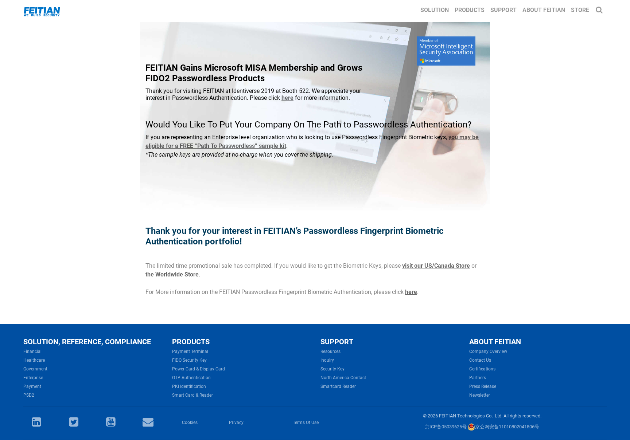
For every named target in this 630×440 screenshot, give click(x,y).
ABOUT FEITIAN (495, 341)
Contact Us (480, 360)
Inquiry (327, 360)
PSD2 (28, 395)
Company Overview (488, 351)
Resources (330, 351)
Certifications (482, 369)
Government (35, 369)
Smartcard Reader (338, 386)
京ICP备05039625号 (446, 426)
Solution (434, 10)
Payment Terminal (190, 351)
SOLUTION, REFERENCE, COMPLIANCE (87, 341)
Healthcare (34, 360)
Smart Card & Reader (192, 395)
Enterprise (33, 378)
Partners (477, 378)
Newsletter (479, 395)
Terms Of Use (306, 422)
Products (470, 10)
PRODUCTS (191, 341)
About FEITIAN (543, 10)
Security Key (332, 369)
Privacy (236, 422)
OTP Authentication (191, 378)
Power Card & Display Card (198, 369)
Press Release (482, 386)
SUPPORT (336, 341)
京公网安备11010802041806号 (507, 426)
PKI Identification (189, 386)
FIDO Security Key (189, 360)
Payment (32, 386)
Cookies (190, 422)
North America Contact (343, 378)
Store (580, 10)
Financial (32, 351)
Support (503, 10)
